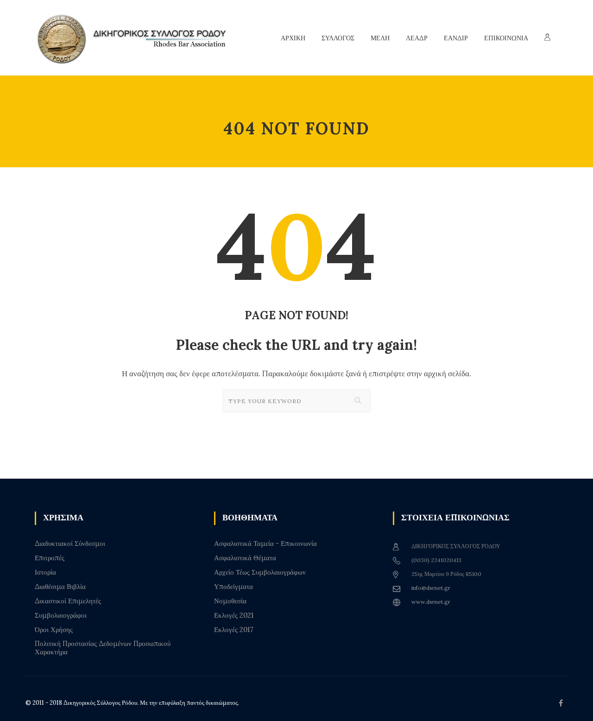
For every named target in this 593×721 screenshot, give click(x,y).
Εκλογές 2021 (233, 615)
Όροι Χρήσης (54, 630)
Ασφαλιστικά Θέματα (245, 558)
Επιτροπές (49, 558)
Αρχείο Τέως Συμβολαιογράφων (260, 572)
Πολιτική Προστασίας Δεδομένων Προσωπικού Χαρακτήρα (102, 647)
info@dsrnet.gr (430, 587)
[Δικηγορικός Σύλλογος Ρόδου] (136, 37)
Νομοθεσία (230, 601)
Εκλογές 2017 (233, 630)
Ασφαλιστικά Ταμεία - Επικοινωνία (265, 543)
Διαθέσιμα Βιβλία (60, 586)
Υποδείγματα (233, 586)
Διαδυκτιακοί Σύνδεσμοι (70, 543)
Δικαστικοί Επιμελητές (68, 601)
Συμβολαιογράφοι (61, 615)
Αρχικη (293, 38)
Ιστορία (45, 572)
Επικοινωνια (506, 38)
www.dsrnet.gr (430, 601)
